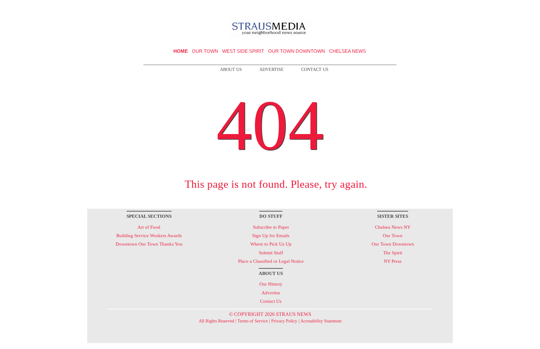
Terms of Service (253, 321)
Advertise (271, 69)
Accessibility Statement (321, 321)
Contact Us (314, 69)
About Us (231, 69)
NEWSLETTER (399, 7)
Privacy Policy (284, 321)
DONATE (435, 7)
